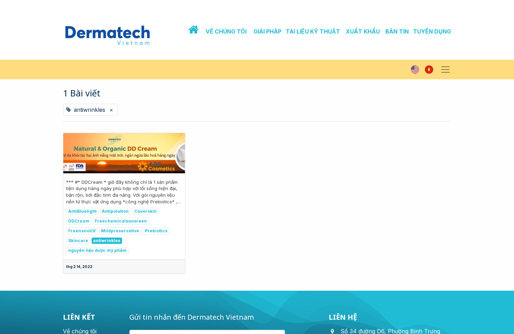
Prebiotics (156, 230)
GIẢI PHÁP (267, 31)
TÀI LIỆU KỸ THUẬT (313, 31)
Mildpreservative (120, 230)
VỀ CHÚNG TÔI (226, 31)
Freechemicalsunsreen (121, 221)
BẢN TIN (397, 31)
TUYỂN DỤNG (432, 31)
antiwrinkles (106, 240)
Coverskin (145, 211)
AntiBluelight (82, 211)
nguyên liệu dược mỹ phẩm (97, 250)
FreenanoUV (82, 230)
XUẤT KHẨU (363, 31)
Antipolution (115, 211)
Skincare (78, 240)
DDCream (79, 221)
